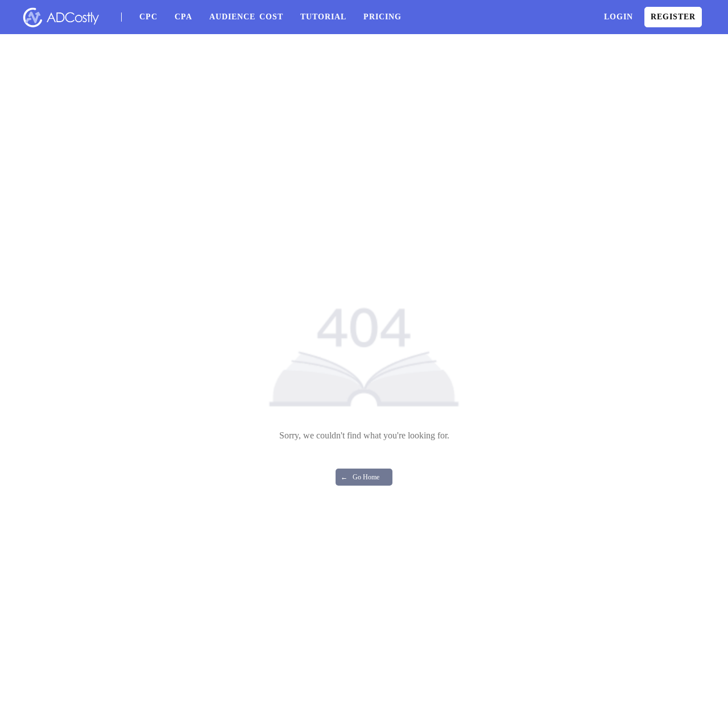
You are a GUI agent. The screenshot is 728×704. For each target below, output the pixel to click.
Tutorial (323, 17)
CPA (183, 17)
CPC (148, 17)
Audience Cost (246, 17)
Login (618, 17)
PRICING (382, 17)
